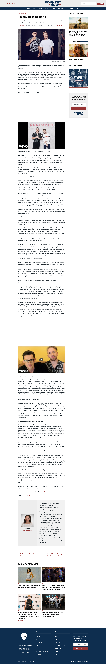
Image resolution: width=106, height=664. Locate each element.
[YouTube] (10, 3)
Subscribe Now (79, 108)
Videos (53, 8)
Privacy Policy (78, 661)
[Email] (62, 25)
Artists (47, 8)
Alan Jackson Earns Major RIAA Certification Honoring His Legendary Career (52, 614)
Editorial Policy (85, 661)
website (45, 491)
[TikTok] (12, 3)
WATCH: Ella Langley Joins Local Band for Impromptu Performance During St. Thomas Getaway (53, 587)
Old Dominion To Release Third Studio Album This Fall (30, 554)
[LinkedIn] (59, 25)
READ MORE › (21, 590)
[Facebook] (3, 3)
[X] (55, 25)
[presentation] (29, 575)
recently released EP (34, 86)
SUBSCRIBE (100, 3)
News (34, 8)
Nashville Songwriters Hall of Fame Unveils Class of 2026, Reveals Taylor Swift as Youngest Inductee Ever (29, 615)
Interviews (60, 8)
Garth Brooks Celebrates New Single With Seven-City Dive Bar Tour (53, 554)
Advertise (73, 661)
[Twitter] (5, 3)
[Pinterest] (57, 25)
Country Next (70, 8)
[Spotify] (14, 3)
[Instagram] (7, 3)
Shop (77, 8)
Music (40, 8)
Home (28, 8)
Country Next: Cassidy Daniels (76, 59)
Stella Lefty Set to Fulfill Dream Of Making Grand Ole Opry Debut (29, 586)
